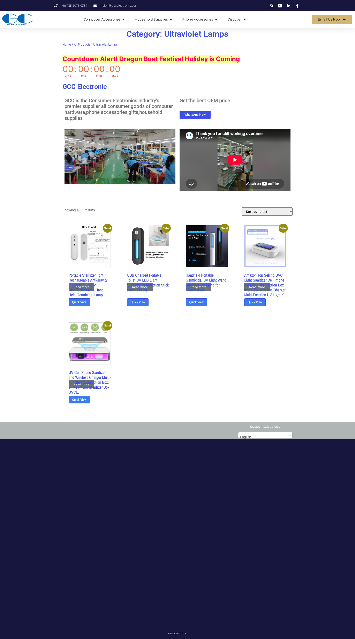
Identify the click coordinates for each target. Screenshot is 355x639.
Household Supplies (151, 19)
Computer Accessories (101, 19)
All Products (82, 44)
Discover (234, 19)
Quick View (79, 302)
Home (66, 44)
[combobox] (265, 435)
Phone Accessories (197, 19)
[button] (272, 5)
